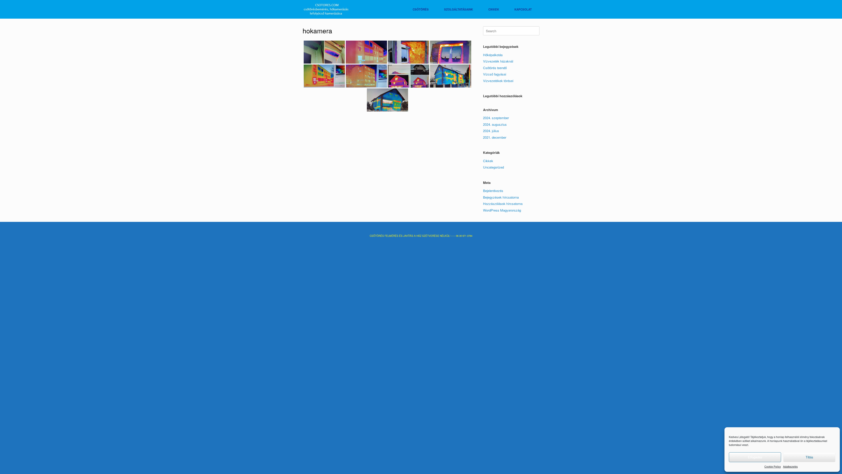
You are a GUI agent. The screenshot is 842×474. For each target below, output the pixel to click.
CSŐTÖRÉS (421, 9)
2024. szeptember (496, 117)
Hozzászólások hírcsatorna (503, 203)
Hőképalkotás (493, 54)
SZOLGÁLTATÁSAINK (458, 9)
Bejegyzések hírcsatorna (501, 197)
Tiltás (809, 457)
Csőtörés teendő (495, 67)
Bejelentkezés (493, 190)
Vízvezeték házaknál (498, 61)
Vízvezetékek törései (498, 80)
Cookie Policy (772, 466)
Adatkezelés (790, 466)
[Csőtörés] (326, 9)
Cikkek (488, 160)
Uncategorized (493, 167)
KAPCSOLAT (523, 9)
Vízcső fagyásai (494, 74)
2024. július (491, 130)
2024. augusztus (495, 124)
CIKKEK (493, 9)
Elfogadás (755, 457)
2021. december (494, 137)
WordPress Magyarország (502, 210)
